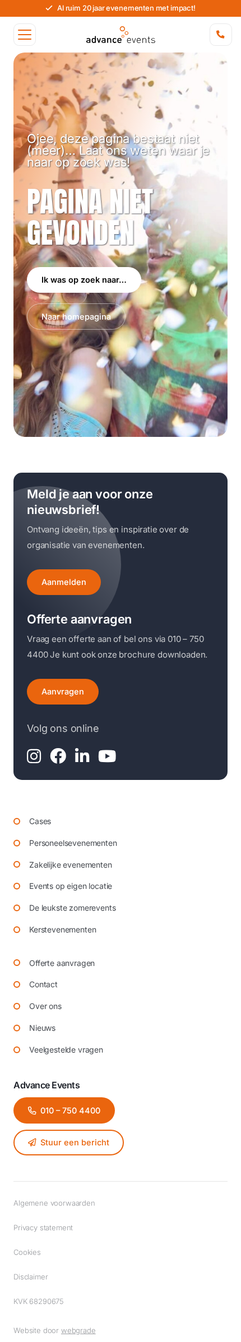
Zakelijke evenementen (70, 864)
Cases (40, 821)
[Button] (221, 34)
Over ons (45, 1006)
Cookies (27, 1252)
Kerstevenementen (62, 929)
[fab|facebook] (58, 757)
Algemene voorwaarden (54, 1202)
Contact (43, 984)
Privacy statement (43, 1227)
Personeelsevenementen (73, 843)
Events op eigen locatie (70, 886)
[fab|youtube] (107, 757)
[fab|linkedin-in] (82, 757)
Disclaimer (30, 1276)
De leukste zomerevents (72, 907)
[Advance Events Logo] (120, 34)
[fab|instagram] (34, 757)
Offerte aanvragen (62, 963)
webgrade (78, 1330)
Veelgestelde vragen (66, 1049)
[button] (24, 34)
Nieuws (42, 1027)
